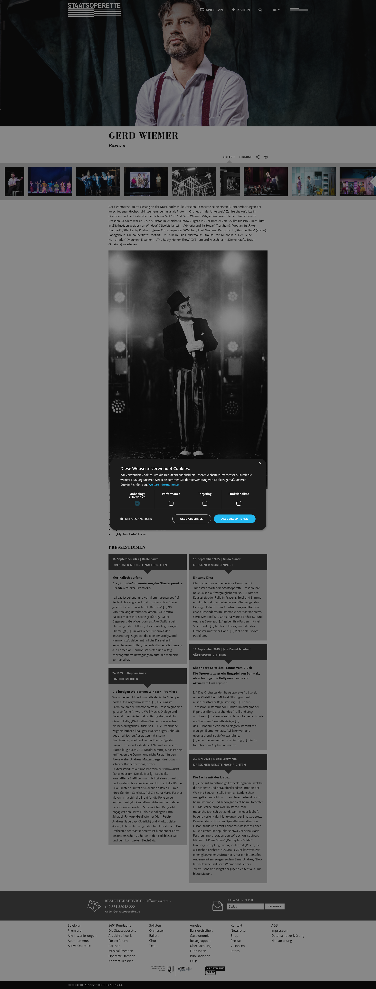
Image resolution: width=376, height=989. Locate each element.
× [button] (259, 463)
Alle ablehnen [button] (191, 519)
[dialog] (188, 494)
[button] (136, 519)
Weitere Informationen (163, 484)
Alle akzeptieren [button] (234, 519)
